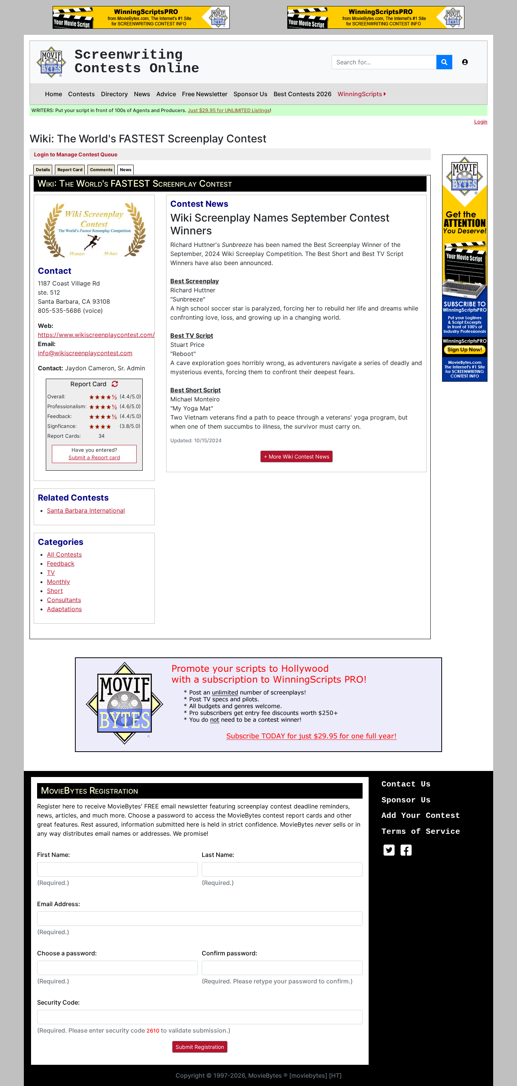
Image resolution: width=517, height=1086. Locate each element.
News (142, 94)
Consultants (64, 600)
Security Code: (58, 1002)
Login (480, 122)
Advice (166, 94)
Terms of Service (421, 831)
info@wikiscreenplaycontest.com (85, 353)
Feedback (61, 563)
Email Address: (58, 904)
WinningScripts (361, 94)
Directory (114, 94)
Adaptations (64, 609)
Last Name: (218, 854)
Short (55, 590)
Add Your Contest (421, 815)
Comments (101, 169)
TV (51, 572)
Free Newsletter (204, 94)
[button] (465, 62)
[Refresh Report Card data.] (113, 384)
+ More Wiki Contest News (296, 456)
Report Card (70, 169)
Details (43, 169)
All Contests (64, 554)
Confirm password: (229, 953)
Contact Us (406, 784)
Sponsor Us (251, 94)
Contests (81, 94)
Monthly (58, 581)
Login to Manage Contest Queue (75, 154)
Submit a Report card (94, 457)
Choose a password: (67, 953)
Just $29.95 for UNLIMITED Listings (229, 110)
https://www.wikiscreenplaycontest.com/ (96, 335)
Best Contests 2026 (303, 94)
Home (53, 94)
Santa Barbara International (86, 510)
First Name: (53, 854)
